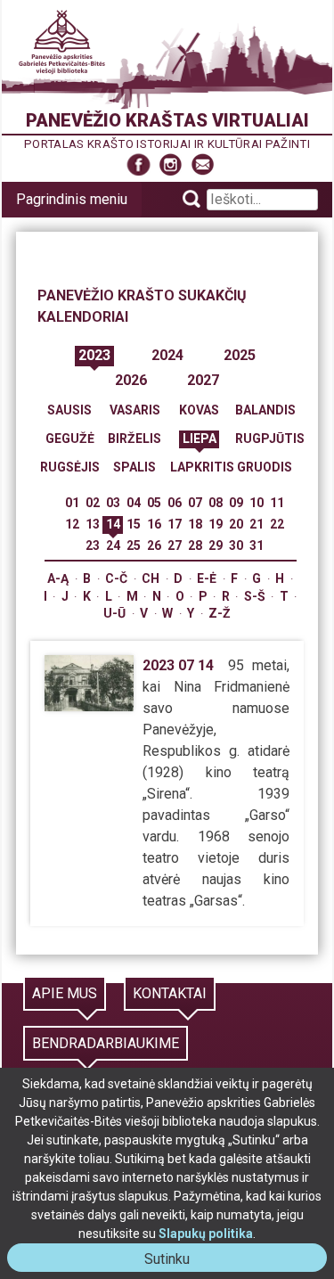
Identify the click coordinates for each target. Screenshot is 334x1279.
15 (133, 524)
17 (174, 524)
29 (215, 545)
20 (236, 524)
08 (215, 503)
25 (133, 545)
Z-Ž (219, 613)
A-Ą (58, 578)
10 (256, 503)
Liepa (199, 438)
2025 (240, 355)
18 (195, 524)
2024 (167, 355)
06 (174, 503)
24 (113, 545)
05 (154, 503)
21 (256, 524)
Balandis (265, 410)
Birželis (134, 438)
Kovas (199, 410)
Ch (150, 578)
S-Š (254, 596)
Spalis (134, 467)
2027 (203, 380)
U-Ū (114, 613)
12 (72, 524)
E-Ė (206, 578)
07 (195, 503)
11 (277, 503)
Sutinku (174, 1261)
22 (277, 524)
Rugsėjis (70, 467)
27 (174, 545)
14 (113, 524)
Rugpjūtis (270, 438)
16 (154, 524)
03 (113, 503)
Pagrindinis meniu (71, 199)
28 (195, 545)
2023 (94, 355)
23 (93, 545)
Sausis (69, 410)
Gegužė (69, 438)
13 (93, 524)
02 (93, 503)
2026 (131, 380)
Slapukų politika (206, 1233)
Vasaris (135, 410)
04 (133, 503)
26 (154, 545)
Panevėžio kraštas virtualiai (167, 120)
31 (256, 545)
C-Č (116, 578)
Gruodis (264, 467)
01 (72, 503)
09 (236, 503)
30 (236, 545)
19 (215, 524)
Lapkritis (202, 467)
